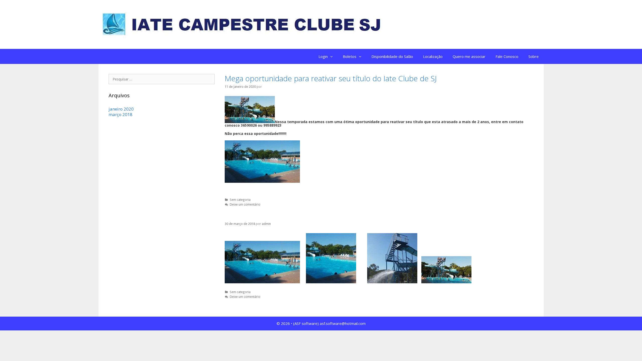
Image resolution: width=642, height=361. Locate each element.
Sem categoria (240, 200)
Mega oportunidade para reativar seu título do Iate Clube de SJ (331, 78)
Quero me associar (469, 56)
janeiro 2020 (121, 109)
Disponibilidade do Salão (392, 56)
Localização (433, 56)
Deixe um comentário (245, 204)
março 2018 (120, 114)
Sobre (533, 56)
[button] (333, 56)
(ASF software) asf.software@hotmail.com (329, 323)
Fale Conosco (507, 56)
